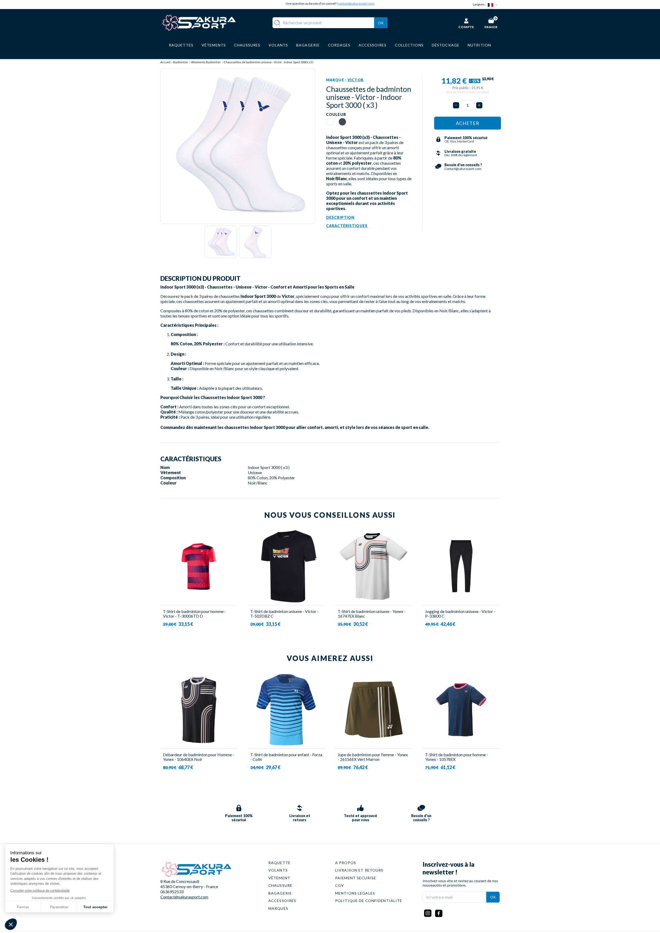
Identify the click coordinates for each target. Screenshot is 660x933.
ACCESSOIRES (282, 900)
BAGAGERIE (280, 893)
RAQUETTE (279, 862)
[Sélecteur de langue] (494, 4)
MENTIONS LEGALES (355, 893)
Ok (381, 23)
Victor (356, 80)
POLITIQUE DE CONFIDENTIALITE (368, 900)
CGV (339, 885)
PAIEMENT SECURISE (355, 878)
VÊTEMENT (279, 878)
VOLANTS (278, 870)
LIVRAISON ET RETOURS (359, 870)
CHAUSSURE (280, 885)
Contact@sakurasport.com (184, 896)
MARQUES (278, 908)
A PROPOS (345, 862)
